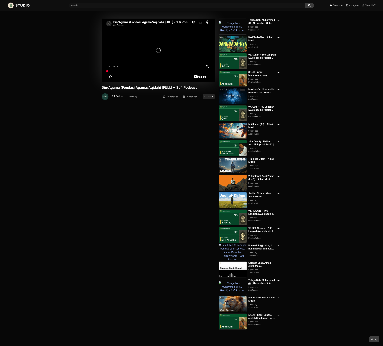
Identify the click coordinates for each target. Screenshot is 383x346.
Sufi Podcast (118, 96)
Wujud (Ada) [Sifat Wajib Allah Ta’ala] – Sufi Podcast (261, 335)
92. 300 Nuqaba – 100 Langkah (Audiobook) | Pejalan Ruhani (260, 231)
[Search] (309, 5)
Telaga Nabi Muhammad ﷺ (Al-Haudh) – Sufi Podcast (261, 23)
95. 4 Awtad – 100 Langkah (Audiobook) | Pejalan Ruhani (260, 213)
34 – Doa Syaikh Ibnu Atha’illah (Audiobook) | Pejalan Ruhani (261, 144)
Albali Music (253, 47)
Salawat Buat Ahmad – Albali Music (260, 264)
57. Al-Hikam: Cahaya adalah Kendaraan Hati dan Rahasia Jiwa (260, 318)
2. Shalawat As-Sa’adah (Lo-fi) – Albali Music (261, 178)
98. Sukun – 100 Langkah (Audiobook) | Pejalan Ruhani (262, 57)
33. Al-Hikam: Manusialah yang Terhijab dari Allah (258, 75)
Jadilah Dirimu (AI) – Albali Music (259, 195)
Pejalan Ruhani (254, 64)
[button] (171, 96)
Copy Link (209, 96)
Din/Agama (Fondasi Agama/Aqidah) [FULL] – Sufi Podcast (149, 87)
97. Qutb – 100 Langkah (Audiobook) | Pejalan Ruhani (261, 109)
